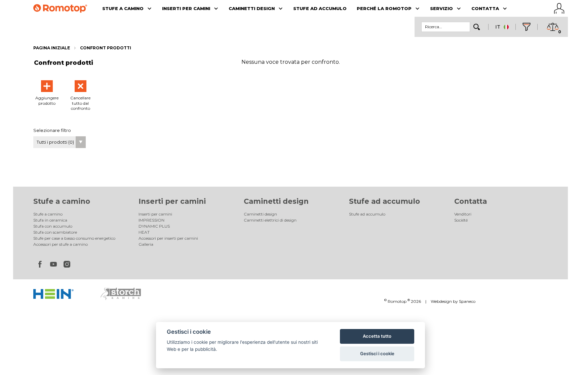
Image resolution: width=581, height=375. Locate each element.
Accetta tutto (377, 336)
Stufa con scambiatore (55, 232)
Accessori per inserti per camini (168, 238)
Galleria (146, 244)
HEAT (144, 232)
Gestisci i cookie (377, 353)
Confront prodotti (105, 47)
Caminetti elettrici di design (270, 220)
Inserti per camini (172, 201)
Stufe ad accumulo (384, 201)
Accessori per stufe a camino (60, 244)
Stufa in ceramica (50, 220)
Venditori (462, 214)
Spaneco (467, 301)
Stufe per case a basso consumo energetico (74, 238)
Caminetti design (276, 201)
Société (461, 220)
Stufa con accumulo (52, 226)
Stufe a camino (61, 201)
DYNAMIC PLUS (154, 226)
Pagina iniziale (51, 47)
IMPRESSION (151, 220)
